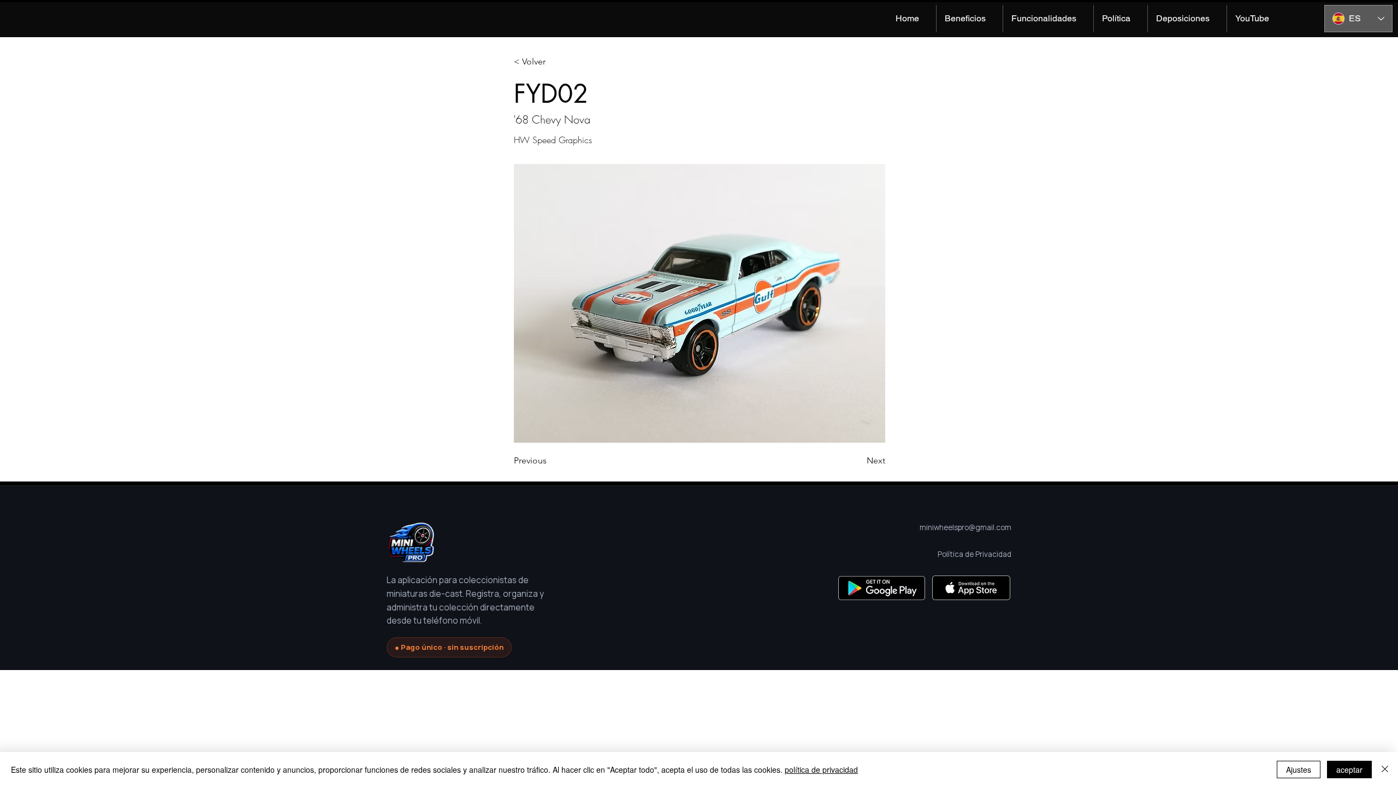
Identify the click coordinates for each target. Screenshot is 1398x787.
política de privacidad (821, 769)
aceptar (1349, 769)
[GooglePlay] (881, 588)
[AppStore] (971, 587)
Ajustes (1298, 769)
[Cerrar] (1384, 769)
